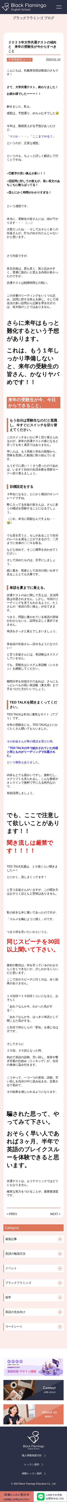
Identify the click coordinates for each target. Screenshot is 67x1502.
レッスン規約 (31, 1464)
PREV (13, 1214)
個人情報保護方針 (32, 1455)
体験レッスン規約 (32, 1473)
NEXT (54, 1214)
